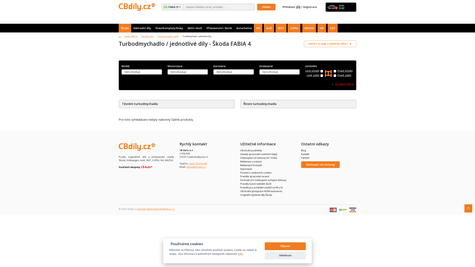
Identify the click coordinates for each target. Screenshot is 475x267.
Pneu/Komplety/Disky (169, 28)
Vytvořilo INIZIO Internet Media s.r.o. (156, 209)
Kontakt (305, 154)
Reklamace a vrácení (251, 161)
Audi (269, 28)
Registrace (310, 7)
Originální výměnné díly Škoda (256, 195)
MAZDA (309, 28)
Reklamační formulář (251, 165)
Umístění (311, 66)
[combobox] (142, 72)
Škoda (125, 28)
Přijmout (285, 246)
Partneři (305, 157)
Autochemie (244, 28)
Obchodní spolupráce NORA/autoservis (261, 191)
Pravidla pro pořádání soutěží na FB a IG (261, 187)
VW (258, 28)
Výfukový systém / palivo (168, 36)
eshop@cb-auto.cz (196, 167)
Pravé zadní (344, 75)
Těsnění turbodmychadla (140, 104)
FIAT (332, 28)
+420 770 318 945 (198, 163)
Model (126, 66)
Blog (303, 150)
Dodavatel (266, 66)
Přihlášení (289, 7)
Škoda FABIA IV (131, 36)
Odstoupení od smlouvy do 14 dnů (258, 157)
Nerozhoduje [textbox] (132, 72)
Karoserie (219, 66)
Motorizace (175, 66)
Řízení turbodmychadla (259, 104)
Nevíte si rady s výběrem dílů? (328, 43)
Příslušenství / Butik (219, 28)
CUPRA (294, 28)
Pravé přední (345, 70)
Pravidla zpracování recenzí (254, 176)
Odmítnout (285, 255)
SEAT (281, 28)
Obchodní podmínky (251, 150)
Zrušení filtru (344, 84)
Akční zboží (195, 28)
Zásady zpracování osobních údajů (258, 154)
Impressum (246, 169)
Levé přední (312, 70)
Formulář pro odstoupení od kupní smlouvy (263, 180)
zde (240, 253)
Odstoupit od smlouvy (320, 164)
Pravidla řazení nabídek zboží (255, 183)
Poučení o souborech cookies (255, 172)
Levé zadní (313, 75)
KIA (322, 28)
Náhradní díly (142, 28)
